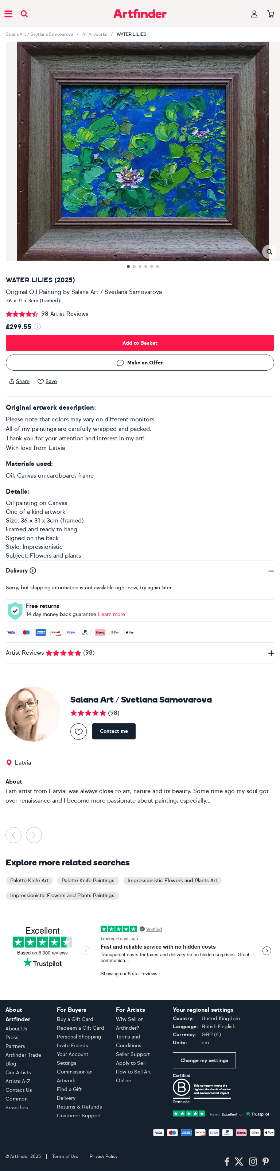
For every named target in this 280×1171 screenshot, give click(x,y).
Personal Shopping (79, 1037)
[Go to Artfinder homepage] (140, 13)
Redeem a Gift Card (80, 1028)
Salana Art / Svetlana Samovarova (39, 34)
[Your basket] (271, 14)
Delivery (66, 1098)
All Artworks (94, 34)
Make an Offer (145, 363)
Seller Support (133, 1054)
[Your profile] (254, 14)
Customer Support (79, 1116)
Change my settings (204, 1060)
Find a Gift (69, 1089)
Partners (15, 1046)
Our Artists (18, 1072)
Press (12, 1037)
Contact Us (18, 1090)
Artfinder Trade (23, 1055)
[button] (269, 252)
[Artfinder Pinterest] (265, 1162)
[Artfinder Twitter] (239, 1162)
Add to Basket (140, 343)
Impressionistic (43, 546)
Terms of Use (65, 1156)
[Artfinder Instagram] (253, 1162)
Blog (10, 1064)
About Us (16, 1029)
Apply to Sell (130, 1063)
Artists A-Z (18, 1081)
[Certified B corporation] (202, 1087)
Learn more (111, 614)
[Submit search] (24, 14)
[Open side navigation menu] (8, 13)
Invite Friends (72, 1045)
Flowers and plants (55, 555)
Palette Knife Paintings (88, 880)
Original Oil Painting (33, 291)
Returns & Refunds (79, 1107)
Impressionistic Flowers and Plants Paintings (62, 895)
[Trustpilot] (221, 1112)
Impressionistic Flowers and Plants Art (172, 880)
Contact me (114, 731)
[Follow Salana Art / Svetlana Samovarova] (78, 731)
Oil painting (22, 503)
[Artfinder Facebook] (227, 1162)
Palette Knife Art (29, 880)
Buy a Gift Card (75, 1019)
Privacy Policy (103, 1156)
